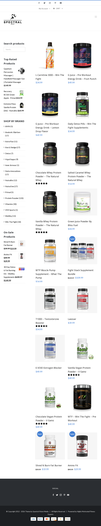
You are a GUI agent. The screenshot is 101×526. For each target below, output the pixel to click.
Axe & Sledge (10, 147)
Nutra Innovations (12, 171)
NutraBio (9, 180)
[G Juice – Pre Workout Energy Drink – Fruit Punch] (82, 55)
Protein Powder (11, 198)
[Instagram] (61, 495)
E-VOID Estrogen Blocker (49, 367)
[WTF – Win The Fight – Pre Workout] (82, 397)
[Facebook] (53, 495)
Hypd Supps (10, 159)
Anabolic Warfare (12, 132)
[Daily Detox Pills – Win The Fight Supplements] (82, 104)
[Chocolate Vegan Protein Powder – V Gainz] (50, 397)
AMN (7, 126)
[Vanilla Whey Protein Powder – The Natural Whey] (50, 202)
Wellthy (8, 216)
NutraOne (9, 186)
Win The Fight (11, 222)
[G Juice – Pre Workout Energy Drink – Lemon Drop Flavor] (50, 104)
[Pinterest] (64, 495)
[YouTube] (68, 495)
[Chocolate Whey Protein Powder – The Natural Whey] (50, 153)
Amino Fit (73, 465)
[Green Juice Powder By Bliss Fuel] (82, 202)
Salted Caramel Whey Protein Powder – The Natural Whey (79, 176)
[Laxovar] (82, 299)
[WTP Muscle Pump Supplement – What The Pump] (50, 251)
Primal (8, 192)
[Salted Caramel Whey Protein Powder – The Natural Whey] (82, 153)
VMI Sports (10, 210)
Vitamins (9, 204)
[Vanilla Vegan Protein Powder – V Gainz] (82, 348)
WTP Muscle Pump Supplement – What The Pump (48, 274)
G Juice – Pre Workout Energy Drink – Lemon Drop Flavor (47, 127)
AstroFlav (9, 141)
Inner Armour (10, 165)
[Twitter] (57, 495)
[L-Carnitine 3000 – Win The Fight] (50, 55)
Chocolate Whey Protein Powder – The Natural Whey (48, 176)
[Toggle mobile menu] (96, 16)
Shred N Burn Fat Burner (49, 465)
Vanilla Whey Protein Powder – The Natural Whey (47, 225)
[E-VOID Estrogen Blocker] (50, 348)
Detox (7, 153)
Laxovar (72, 319)
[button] (42, 326)
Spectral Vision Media (41, 511)
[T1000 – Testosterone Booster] (50, 299)
